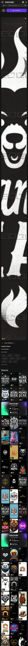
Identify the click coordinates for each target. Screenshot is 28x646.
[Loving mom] (5, 496)
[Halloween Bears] (14, 554)
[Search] (25, 5)
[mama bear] (14, 438)
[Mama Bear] (5, 438)
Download (17, 10)
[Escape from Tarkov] (5, 452)
